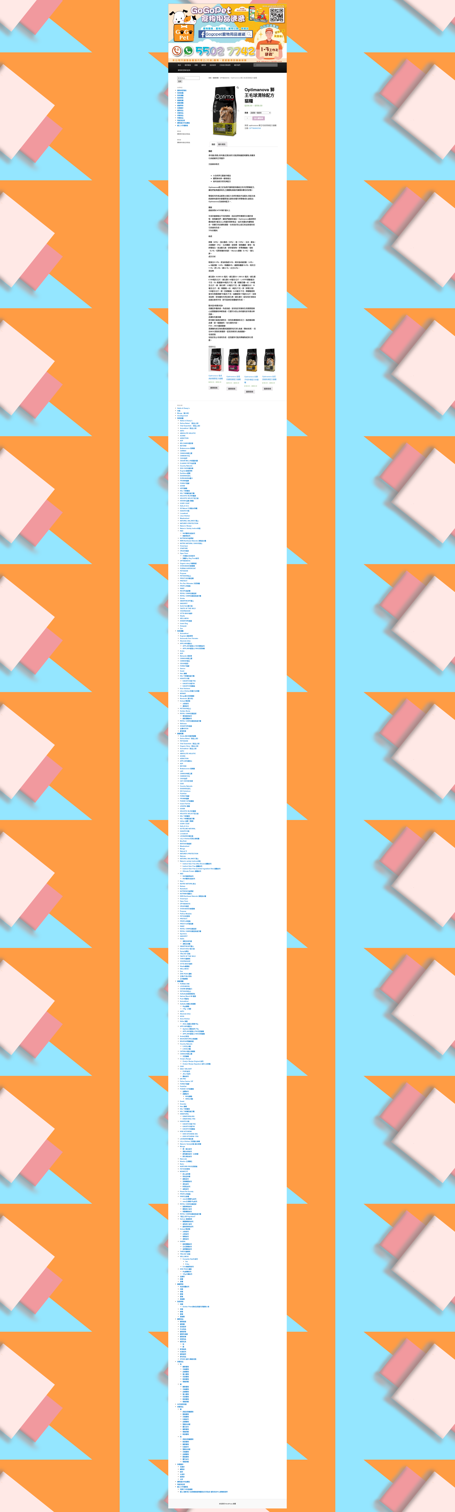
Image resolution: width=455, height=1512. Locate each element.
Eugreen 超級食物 (186, 636)
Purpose (183, 573)
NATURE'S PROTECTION (189, 523)
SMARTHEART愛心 (187, 601)
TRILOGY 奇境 (185, 954)
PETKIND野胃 (185, 916)
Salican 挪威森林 (186, 1219)
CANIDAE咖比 (185, 661)
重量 (246, 112)
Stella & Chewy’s (183, 408)
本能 (178, 411)
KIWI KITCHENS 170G (190, 1136)
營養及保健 (186, 1424)
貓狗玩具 (183, 1341)
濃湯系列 (186, 706)
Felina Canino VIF (186, 1081)
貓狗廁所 (183, 1354)
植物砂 (182, 1477)
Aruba (182, 651)
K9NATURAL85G (188, 1116)
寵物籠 (182, 1324)
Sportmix (183, 934)
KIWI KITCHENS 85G (190, 1134)
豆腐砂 (182, 1467)
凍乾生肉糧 (186, 944)
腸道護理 (186, 1414)
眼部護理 (186, 1379)
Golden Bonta (185, 711)
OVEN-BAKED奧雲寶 (187, 566)
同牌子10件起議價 (186, 1489)
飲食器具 (183, 1349)
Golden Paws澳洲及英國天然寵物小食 (196, 1306)
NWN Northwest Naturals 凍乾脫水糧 (193, 541)
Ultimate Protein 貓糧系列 (192, 871)
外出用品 (183, 1329)
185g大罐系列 (187, 1274)
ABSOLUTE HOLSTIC (188, 433)
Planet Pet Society (186, 1191)
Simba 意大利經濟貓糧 (188, 736)
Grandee (183, 1104)
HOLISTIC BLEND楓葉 (188, 496)
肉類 (181, 1289)
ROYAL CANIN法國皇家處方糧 (190, 596)
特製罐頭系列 (187, 1211)
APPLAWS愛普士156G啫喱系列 (194, 646)
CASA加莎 (183, 458)
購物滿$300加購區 (183, 123)
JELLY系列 (186, 1074)
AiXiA (182, 1016)
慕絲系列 (186, 1076)
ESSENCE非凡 (185, 476)
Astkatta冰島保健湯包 (187, 994)
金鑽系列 (186, 1091)
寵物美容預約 (182, 90)
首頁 (210, 78)
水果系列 (186, 703)
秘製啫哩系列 (187, 1206)
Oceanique (184, 546)
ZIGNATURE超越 (186, 621)
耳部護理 (186, 1376)
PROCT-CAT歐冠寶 (186, 924)
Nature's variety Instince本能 (190, 861)
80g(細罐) (186, 1006)
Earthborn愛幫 (185, 473)
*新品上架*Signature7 (187, 1216)
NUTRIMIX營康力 (186, 893)
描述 (213, 144)
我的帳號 (188, 65)
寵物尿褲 (183, 1336)
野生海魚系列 (187, 1156)
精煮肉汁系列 (187, 1209)
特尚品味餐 (186, 1176)
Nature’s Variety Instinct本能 (190, 528)
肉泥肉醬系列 (184, 1286)
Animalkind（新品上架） (189, 428)
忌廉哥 (182, 1276)
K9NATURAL (184, 1114)
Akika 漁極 (184, 1021)
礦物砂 (182, 1469)
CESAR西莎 (184, 663)
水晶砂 (182, 1474)
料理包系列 (186, 1186)
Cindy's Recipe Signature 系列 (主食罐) (197, 1064)
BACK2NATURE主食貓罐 (188, 1039)
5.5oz (187, 1264)
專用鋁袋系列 (187, 716)
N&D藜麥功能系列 (189, 533)
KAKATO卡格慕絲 (189, 686)
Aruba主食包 (184, 1036)
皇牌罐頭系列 (187, 1249)
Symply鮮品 (184, 951)
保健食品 (180, 115)
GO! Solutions (185, 791)
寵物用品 (180, 110)
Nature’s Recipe (185, 526)
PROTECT (183, 581)
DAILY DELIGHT (186, 1069)
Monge (182, 848)
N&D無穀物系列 (188, 876)
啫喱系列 (186, 1236)
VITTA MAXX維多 (186, 613)
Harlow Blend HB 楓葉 (188, 996)
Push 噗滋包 (184, 999)
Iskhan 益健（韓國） (187, 821)
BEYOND (183, 446)
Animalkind (184, 633)
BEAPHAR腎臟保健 (187, 1041)
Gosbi (182, 671)
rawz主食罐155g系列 (190, 1201)
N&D (181, 531)
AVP (181, 440)
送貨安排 (213, 65)
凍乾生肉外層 (187, 941)
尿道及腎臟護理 (188, 1411)
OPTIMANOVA (224, 78)
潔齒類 (182, 1299)
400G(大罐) (189, 1099)
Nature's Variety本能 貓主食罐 (190, 1144)
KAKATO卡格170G (189, 681)
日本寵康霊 (184, 979)
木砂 (181, 1479)
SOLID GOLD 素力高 (187, 949)
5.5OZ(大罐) (187, 1046)
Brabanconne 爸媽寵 (187, 448)
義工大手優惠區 (182, 125)
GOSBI (182, 486)
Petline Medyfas (186, 913)
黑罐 (181, 1281)
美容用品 (183, 1339)
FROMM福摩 (184, 481)
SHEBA (182, 1241)
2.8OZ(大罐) (187, 1049)
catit (181, 771)
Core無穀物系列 (188, 1266)
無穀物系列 (186, 536)
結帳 (196, 65)
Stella (182, 938)
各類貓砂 (180, 108)
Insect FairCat (185, 803)
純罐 (181, 1279)
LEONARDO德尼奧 (186, 836)
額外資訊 (221, 144)
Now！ (182, 881)
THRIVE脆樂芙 (185, 958)
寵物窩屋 (183, 1321)
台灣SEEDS (184, 728)
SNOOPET (184, 603)
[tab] (213, 144)
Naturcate (183, 1159)
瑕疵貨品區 (181, 120)
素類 (181, 1296)
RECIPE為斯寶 (185, 591)
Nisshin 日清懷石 (186, 1161)
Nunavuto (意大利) (186, 698)
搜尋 (179, 81)
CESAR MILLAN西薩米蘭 (189, 460)
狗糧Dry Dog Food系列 (191, 558)
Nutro (182, 1164)
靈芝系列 (186, 1427)
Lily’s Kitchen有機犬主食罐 (189, 691)
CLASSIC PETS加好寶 (188, 463)
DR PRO (183, 1079)
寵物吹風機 (184, 1334)
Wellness (183, 723)
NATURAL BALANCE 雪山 (189, 521)
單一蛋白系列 (187, 1149)
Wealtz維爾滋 (184, 966)
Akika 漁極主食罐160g (190, 1024)
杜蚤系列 (183, 1351)
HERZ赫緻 (183, 488)
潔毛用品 (183, 1356)
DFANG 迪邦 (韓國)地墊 (188, 1359)
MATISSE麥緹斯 (185, 843)
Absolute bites (185, 641)
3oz (186, 1261)
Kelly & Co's (184, 506)
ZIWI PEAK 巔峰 (186, 974)
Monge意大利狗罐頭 (187, 696)
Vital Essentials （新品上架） (190, 426)
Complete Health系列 (190, 1259)
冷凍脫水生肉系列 (189, 556)
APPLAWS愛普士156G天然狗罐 (194, 648)
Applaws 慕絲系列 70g (191, 1029)
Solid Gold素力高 (186, 606)
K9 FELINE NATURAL (188, 828)
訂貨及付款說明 (225, 65)
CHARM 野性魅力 (186, 989)
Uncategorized (182, 415)
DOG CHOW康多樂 (186, 468)
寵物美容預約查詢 (184, 70)
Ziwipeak (183, 626)
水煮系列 (186, 1234)
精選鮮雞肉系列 (188, 1221)
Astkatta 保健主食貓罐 (188, 1004)
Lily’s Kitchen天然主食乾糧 (189, 838)
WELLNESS (184, 618)
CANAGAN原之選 (186, 453)
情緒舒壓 (186, 1381)
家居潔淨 (183, 1326)
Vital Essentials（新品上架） (190, 743)
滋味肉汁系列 (187, 1224)
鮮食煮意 (183, 731)
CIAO (182, 783)
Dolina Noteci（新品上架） (189, 738)
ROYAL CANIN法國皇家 (188, 593)
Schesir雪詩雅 (185, 701)
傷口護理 (186, 1374)
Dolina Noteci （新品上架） (190, 423)
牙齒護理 (186, 1369)
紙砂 (181, 1472)
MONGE (183, 693)
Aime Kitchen (185, 1019)
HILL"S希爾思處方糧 (187, 493)
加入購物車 (258, 118)
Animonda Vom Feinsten (189, 638)
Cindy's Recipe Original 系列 (193, 1061)
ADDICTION (184, 438)
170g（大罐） (187, 1009)
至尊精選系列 (187, 1181)
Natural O (183, 851)
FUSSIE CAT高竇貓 (187, 801)
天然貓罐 (186, 1056)
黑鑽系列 (186, 1094)
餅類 (181, 1294)
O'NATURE (184, 548)
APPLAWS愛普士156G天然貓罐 (194, 1034)
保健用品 (180, 113)
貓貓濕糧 (180, 103)
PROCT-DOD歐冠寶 (187, 578)
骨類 (181, 1291)
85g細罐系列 (187, 1271)
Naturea (183, 856)
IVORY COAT (184, 503)
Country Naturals (186, 466)
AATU (182, 431)
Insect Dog (184, 623)
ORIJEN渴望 (184, 551)
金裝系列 (186, 1189)
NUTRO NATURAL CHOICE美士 (191, 543)
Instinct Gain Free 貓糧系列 (192, 866)
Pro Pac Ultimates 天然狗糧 (190, 583)
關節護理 (186, 1366)
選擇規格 (213, 387)
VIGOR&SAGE (185, 611)
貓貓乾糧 (215, 78)
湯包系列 (186, 1184)
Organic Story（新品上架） (189, 746)
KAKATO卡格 (184, 511)
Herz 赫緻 (183, 673)
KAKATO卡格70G (189, 683)
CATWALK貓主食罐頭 (187, 1051)
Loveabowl (184, 513)
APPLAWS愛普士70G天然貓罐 (193, 1031)
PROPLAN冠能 (185, 586)
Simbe (182, 598)
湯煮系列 (186, 1239)
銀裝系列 (186, 1179)
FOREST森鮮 (184, 483)
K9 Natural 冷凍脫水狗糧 (188, 508)
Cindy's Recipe (185, 1059)
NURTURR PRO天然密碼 (188, 1166)
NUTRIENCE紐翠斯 (186, 538)
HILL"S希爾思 (185, 491)
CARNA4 (183, 451)
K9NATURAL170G (189, 1119)
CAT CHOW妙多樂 (186, 781)
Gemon (182, 668)
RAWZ (182, 588)
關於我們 (237, 65)
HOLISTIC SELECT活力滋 (189, 498)
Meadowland (184, 518)
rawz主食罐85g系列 (189, 1199)
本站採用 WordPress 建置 (227, 1504)
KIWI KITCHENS (186, 1131)
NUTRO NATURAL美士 (188, 884)
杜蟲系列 (186, 1419)
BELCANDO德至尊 (186, 443)
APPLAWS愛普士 (186, 643)
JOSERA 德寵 (185, 806)
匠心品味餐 (186, 1174)
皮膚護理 (186, 1371)
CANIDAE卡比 (185, 456)
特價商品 (180, 118)
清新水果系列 (187, 1151)
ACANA (182, 436)
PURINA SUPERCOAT (188, 568)
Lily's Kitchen (185, 516)
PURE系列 (186, 1071)
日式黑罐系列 (187, 1246)
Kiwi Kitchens (185, 688)
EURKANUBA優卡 (186, 478)
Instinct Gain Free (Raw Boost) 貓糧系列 (197, 863)
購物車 (203, 65)
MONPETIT (184, 1171)
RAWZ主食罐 (184, 1196)
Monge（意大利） (183, 413)
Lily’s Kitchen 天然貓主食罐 (190, 1141)
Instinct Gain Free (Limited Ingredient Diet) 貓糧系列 (202, 868)
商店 (179, 65)
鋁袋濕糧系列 (187, 1244)
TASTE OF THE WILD (188, 608)
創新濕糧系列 (187, 718)
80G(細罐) (188, 1096)
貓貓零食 (180, 105)
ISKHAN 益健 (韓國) (187, 501)
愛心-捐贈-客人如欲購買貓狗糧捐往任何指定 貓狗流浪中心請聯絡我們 (204, 1492)
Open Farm (184, 553)
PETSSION (184, 571)
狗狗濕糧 (180, 95)
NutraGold (183, 888)
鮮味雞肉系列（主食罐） (191, 1154)
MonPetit (183, 841)
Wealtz (182, 616)
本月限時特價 (182, 1404)
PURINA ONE (185, 984)
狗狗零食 (180, 98)
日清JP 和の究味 (186, 976)
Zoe (181, 628)
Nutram (182, 886)
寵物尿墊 (183, 1331)
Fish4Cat (183, 793)
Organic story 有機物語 (188, 563)
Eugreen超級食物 (186, 471)
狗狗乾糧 (180, 93)
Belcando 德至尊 (186, 656)
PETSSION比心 (185, 576)
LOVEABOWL (185, 986)
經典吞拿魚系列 (188, 1226)
